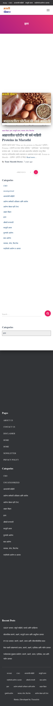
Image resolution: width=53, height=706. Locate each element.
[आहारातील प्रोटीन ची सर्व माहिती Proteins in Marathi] (26, 109)
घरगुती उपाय (29, 3)
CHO (10, 3)
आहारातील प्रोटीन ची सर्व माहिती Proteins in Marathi (21, 137)
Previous (21, 172)
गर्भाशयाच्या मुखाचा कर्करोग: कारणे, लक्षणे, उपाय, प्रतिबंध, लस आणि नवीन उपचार (26, 656)
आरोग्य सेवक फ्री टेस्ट (11, 206)
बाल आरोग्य (7, 238)
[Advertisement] (26, 61)
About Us (8, 420)
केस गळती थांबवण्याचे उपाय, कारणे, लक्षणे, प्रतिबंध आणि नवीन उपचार (27, 647)
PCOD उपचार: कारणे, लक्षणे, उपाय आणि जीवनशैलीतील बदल (24, 641)
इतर (11, 130)
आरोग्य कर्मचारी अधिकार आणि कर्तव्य (15, 201)
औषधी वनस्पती (8, 222)
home (6, 446)
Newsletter (9, 453)
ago (28, 161)
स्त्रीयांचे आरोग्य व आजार (42, 3)
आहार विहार (5, 130)
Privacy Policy (11, 459)
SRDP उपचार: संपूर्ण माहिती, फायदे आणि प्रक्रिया (20, 628)
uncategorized (8, 191)
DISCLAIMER (9, 433)
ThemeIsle (35, 699)
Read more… (32, 157)
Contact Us (9, 427)
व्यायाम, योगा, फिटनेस (27, 130)
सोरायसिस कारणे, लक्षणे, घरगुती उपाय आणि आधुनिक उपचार (23, 634)
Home (5, 3)
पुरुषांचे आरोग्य (8, 232)
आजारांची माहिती (19, 3)
